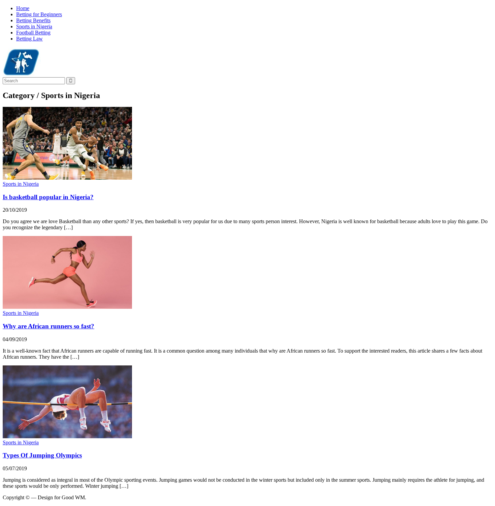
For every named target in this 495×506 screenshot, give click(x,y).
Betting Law (29, 38)
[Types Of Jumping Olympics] (67, 436)
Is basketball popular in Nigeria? (48, 197)
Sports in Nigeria (34, 26)
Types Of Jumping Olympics (42, 455)
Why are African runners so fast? (48, 326)
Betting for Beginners (39, 14)
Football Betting (33, 32)
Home (22, 8)
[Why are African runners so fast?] (67, 307)
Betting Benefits (33, 20)
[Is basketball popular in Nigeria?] (67, 178)
